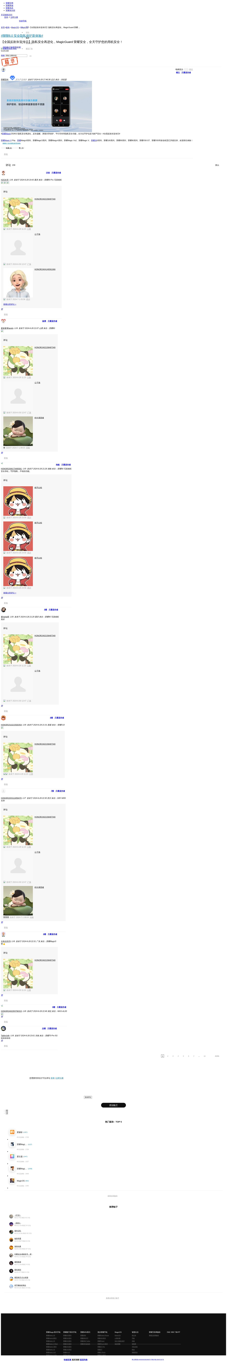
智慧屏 (134, 1344)
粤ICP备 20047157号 (157, 1359)
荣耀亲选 (9, 8)
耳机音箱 (135, 1347)
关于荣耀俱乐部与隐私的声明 (85, 1357)
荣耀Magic (6, 134)
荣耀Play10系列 (103, 1344)
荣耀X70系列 (102, 1355)
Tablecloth (5, 1036)
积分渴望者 (39, 418)
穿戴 (133, 1341)
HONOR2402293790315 (11, 1011)
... (199, 1056)
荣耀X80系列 (102, 1338)
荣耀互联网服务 (154, 1335)
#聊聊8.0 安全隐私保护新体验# (22, 35)
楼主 (178, 72)
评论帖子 (113, 1105)
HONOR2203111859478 (11, 798)
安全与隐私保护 (120, 1341)
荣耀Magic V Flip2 (52, 1344)
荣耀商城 (9, 5)
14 (204, 1056)
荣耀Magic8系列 (51, 1338)
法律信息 (105, 1357)
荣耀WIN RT (84, 1338)
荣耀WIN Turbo (85, 1341)
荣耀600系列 (67, 1335)
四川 (28, 299)
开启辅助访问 (6, 15)
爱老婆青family (7, 328)
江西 (29, 229)
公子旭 (37, 234)
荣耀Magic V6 (50, 1335)
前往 (191, 69)
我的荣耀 (117, 1344)
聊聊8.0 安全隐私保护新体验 (12, 143)
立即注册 (14, 17)
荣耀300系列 (67, 1344)
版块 (8, 27)
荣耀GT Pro (101, 1347)
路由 (133, 1349)
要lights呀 (5, 617)
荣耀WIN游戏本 (85, 1344)
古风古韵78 (6, 941)
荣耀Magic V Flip (51, 1355)
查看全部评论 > (9, 304)
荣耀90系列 (67, 1355)
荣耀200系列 (67, 1347)
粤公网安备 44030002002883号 (141, 1359)
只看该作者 (186, 72)
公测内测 (117, 1338)
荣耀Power (101, 1341)
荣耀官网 (9, 3)
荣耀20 (94, 140)
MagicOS (15, 27)
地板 (58, 465)
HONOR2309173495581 (11, 469)
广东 (29, 264)
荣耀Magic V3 (50, 1349)
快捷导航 (23, 21)
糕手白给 (38, 488)
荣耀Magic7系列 (51, 1347)
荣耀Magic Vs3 (51, 1352)
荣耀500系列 (67, 1338)
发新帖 (217, 1056)
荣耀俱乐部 (10, 10)
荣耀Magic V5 (50, 1341)
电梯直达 (179, 69)
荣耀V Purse (101, 1352)
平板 (133, 1338)
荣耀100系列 (67, 1349)
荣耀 (19, 140)
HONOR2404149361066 (45, 269)
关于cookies (99, 1357)
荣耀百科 (5, 80)
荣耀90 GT (66, 1352)
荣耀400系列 (67, 1341)
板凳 (44, 321)
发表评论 (88, 1097)
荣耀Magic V (6, 140)
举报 (6, 154)
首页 (27, 27)
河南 (28, 448)
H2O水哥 (5, 180)
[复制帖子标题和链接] (12, 47)
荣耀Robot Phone (103, 1335)
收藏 (9, 148)
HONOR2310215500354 (11, 725)
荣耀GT (100, 1349)
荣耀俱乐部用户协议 (70, 1357)
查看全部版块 (113, 1196)
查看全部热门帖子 (112, 1298)
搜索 (3, 56)
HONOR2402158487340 (45, 199)
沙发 (48, 173)
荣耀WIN (83, 1335)
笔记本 (134, 1335)
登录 (6, 17)
